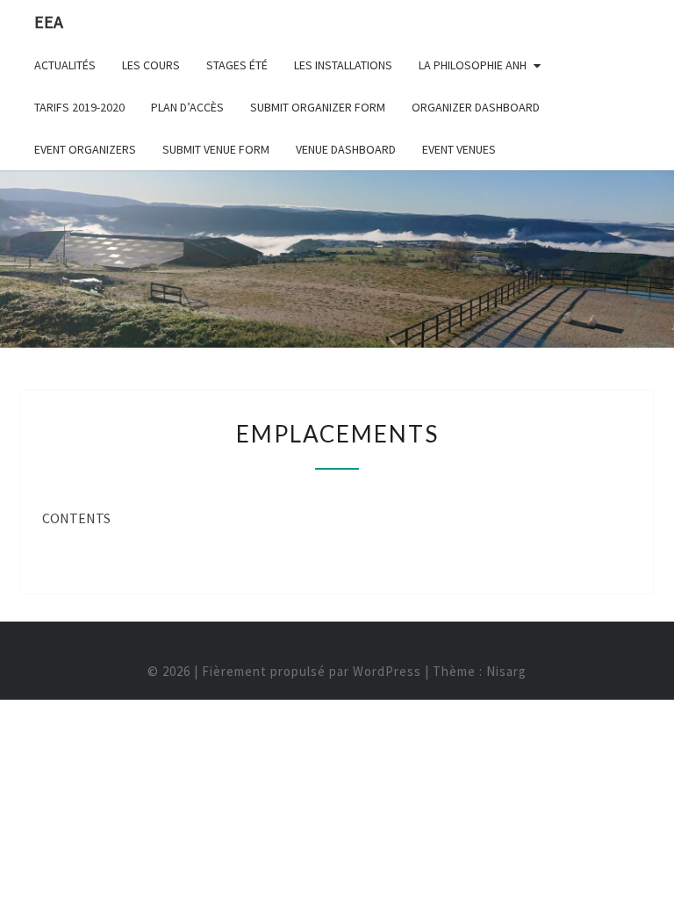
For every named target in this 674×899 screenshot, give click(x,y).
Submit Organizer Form (317, 107)
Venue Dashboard (346, 149)
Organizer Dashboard (476, 107)
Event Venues (459, 149)
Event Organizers (85, 149)
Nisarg (506, 671)
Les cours (151, 65)
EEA (48, 21)
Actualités (65, 65)
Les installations (343, 65)
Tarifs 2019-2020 (79, 107)
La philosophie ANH (473, 65)
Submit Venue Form (215, 149)
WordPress (387, 671)
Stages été (237, 65)
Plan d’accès (187, 107)
